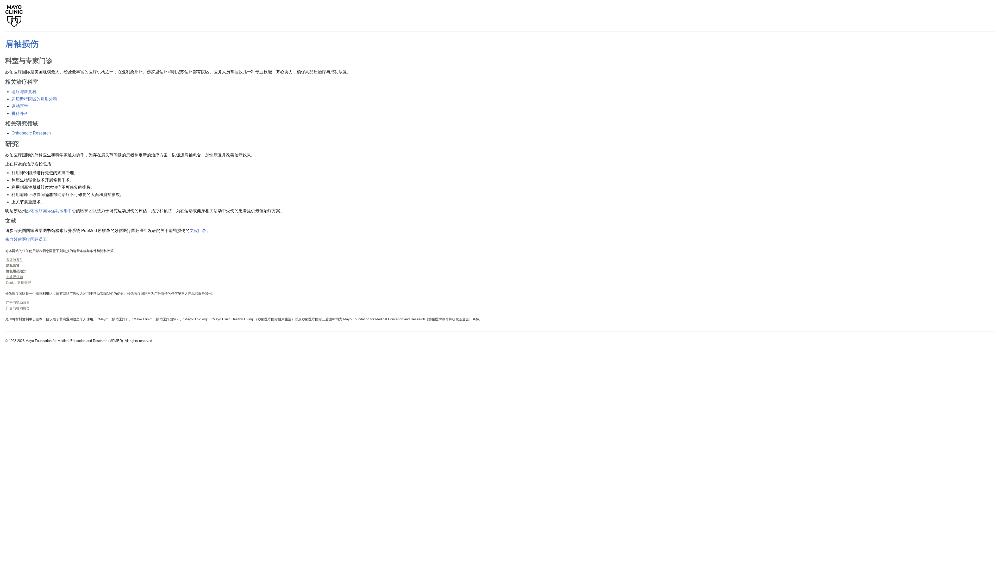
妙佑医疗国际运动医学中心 (51, 211)
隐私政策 (13, 265)
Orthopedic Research (31, 133)
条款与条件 (14, 260)
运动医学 (19, 106)
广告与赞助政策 (18, 302)
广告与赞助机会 (18, 308)
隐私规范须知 (16, 271)
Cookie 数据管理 (18, 283)
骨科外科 (19, 113)
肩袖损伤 (22, 43)
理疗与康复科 (23, 91)
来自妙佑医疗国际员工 (26, 239)
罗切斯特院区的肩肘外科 (34, 99)
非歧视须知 (14, 277)
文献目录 (198, 230)
